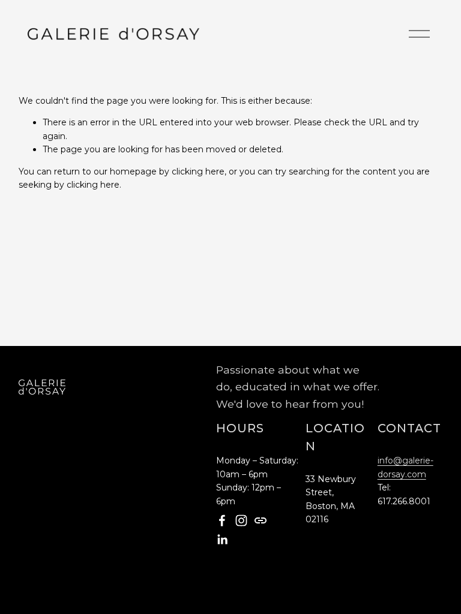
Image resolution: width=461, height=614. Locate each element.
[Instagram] (241, 520)
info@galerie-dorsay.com (405, 467)
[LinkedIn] (222, 540)
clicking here (198, 171)
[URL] (261, 520)
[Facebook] (222, 520)
